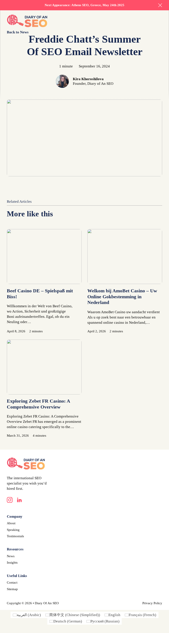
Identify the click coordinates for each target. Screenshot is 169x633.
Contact (12, 582)
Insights (12, 562)
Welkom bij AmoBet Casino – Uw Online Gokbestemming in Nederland (122, 296)
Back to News (18, 32)
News (11, 556)
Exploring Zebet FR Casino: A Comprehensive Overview (38, 404)
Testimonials (15, 536)
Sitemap (12, 589)
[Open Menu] (160, 21)
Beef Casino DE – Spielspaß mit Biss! (40, 293)
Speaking (13, 530)
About (11, 523)
